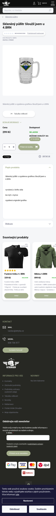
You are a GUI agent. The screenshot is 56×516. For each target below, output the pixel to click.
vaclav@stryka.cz (16, 331)
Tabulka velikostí (11, 396)
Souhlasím (41, 509)
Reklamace (9, 404)
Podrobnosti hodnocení (35, 33)
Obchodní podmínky (13, 385)
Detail (16, 296)
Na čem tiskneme (37, 381)
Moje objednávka (11, 412)
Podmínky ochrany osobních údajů (12, 390)
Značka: (8, 40)
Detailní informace (11, 122)
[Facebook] (28, 484)
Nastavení (28, 501)
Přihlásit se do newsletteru (18, 453)
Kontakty (8, 381)
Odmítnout (14, 509)
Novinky (8, 400)
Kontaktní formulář (15, 350)
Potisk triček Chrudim (13, 408)
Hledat (50, 10)
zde (17, 494)
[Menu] (52, 3)
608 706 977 (13, 343)
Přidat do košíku (26, 147)
